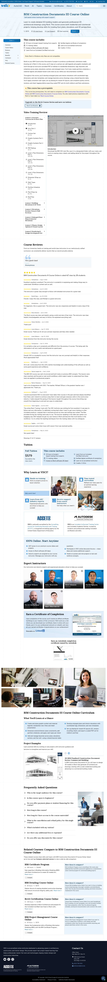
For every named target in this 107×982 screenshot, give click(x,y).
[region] (57, 262)
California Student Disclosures (67, 980)
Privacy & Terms (52, 980)
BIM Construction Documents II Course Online (47, 94)
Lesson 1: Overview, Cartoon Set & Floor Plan (34, 118)
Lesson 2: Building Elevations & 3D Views (33, 204)
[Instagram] (12, 959)
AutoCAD (18, 6)
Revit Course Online (47, 96)
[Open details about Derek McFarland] (33, 599)
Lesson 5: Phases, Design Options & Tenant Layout (34, 226)
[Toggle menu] (104, 6)
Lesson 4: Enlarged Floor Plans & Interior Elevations (34, 218)
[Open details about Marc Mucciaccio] (53, 599)
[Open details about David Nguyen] (94, 579)
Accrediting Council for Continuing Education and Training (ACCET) (43, 526)
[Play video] (75, 131)
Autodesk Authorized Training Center (86, 524)
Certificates (59, 6)
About (69, 6)
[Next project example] (69, 753)
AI (33, 6)
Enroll (74, 31)
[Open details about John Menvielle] (53, 579)
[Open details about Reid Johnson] (73, 579)
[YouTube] (4, 959)
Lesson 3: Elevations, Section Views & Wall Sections (32, 211)
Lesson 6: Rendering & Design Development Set (33, 232)
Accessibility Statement (38, 980)
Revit (27, 6)
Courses (48, 6)
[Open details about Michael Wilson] (33, 579)
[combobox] (88, 6)
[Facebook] (8, 959)
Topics (39, 6)
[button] (103, 978)
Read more (28, 874)
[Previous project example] (65, 753)
